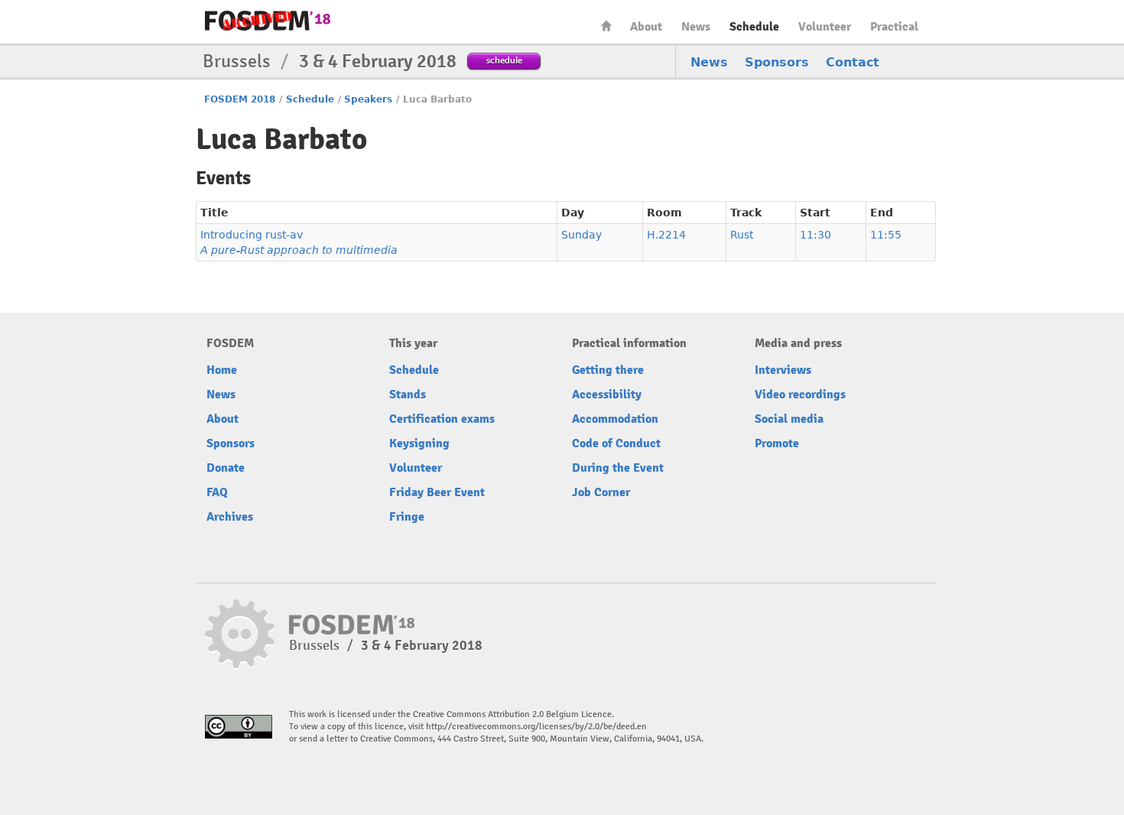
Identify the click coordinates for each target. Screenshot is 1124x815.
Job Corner (601, 492)
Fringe (406, 516)
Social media (789, 419)
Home (606, 25)
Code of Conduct (616, 443)
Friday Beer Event (437, 492)
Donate (225, 468)
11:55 (885, 235)
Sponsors (777, 62)
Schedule (754, 26)
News (695, 26)
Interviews (783, 370)
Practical (894, 26)
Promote (777, 443)
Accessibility (607, 394)
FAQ (217, 492)
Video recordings (800, 394)
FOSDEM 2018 (239, 99)
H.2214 (666, 235)
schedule (504, 60)
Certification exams (442, 419)
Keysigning (419, 443)
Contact (852, 62)
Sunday (581, 235)
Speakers (368, 99)
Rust (741, 235)
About (646, 26)
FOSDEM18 (267, 21)
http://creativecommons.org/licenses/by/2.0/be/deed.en (536, 726)
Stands (407, 394)
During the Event (618, 468)
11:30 (815, 235)
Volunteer (824, 26)
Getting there (608, 370)
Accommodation (615, 419)
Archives (229, 516)
